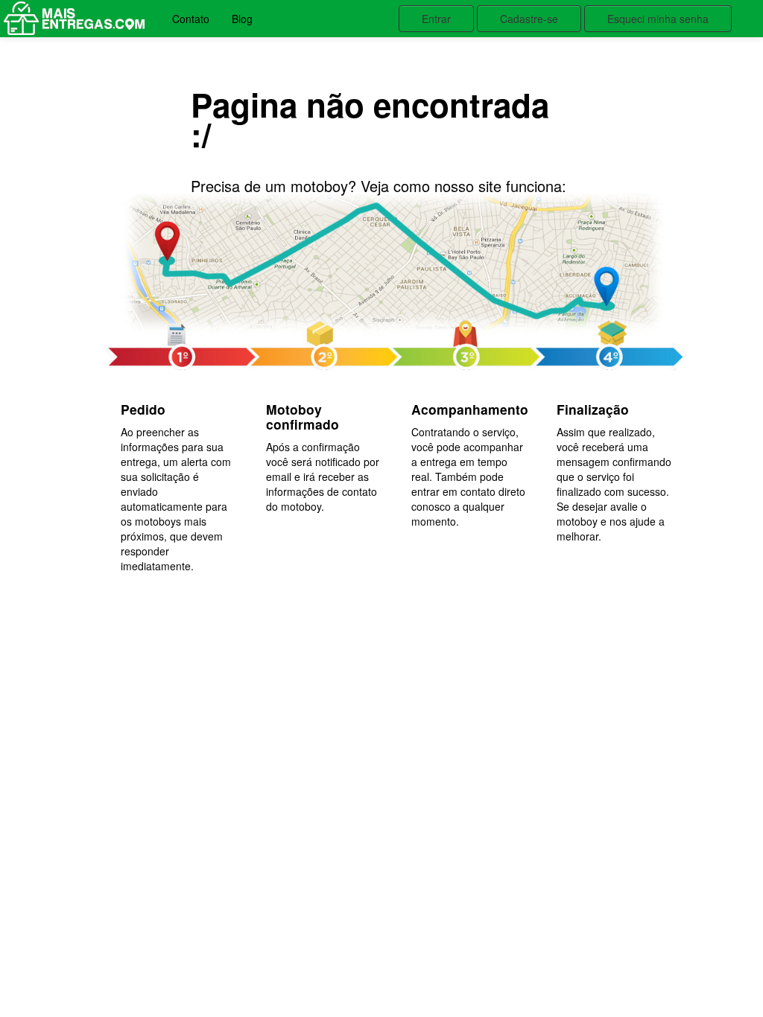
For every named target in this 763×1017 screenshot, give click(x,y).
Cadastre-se (529, 18)
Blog (242, 18)
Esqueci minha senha (658, 18)
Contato (190, 18)
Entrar (436, 18)
